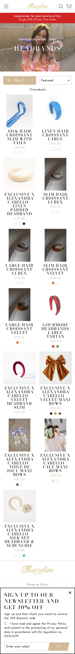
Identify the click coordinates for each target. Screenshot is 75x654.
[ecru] (21, 484)
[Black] (23, 223)
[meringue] (19, 152)
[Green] (57, 346)
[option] (37, 18)
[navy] (17, 484)
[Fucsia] (19, 555)
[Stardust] (53, 212)
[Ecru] (15, 223)
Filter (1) (19, 80)
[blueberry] (15, 152)
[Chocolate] (53, 283)
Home (23, 39)
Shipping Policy (37, 584)
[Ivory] (15, 555)
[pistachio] (23, 152)
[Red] (53, 346)
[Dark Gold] (55, 413)
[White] (19, 223)
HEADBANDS (37, 39)
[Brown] (59, 413)
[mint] (57, 480)
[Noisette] (57, 283)
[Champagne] (57, 212)
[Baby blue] (23, 555)
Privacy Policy (56, 624)
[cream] (53, 480)
